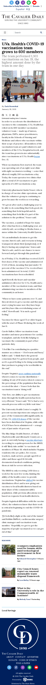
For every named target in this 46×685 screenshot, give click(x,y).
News (4, 40)
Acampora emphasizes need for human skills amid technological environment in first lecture (29, 550)
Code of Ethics (28, 660)
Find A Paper (23, 663)
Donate (36, 6)
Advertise (33, 657)
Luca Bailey (24, 580)
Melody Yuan (25, 599)
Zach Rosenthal (11, 106)
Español (20, 9)
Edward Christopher (28, 559)
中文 (28, 9)
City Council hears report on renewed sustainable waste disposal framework (28, 572)
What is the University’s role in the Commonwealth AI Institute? (30, 592)
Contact (20, 657)
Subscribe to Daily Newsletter (16, 6)
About (10, 657)
